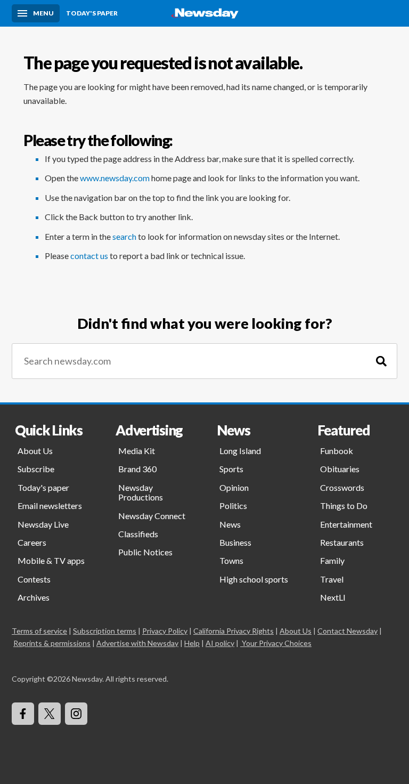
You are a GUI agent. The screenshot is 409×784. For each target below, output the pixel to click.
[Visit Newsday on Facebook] (23, 713)
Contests (34, 579)
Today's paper (43, 487)
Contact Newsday (347, 630)
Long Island (240, 451)
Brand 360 (137, 469)
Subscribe (36, 469)
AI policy (220, 643)
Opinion (234, 487)
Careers (32, 542)
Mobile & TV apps (51, 560)
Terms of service (39, 630)
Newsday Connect (151, 516)
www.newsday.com (115, 178)
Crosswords (342, 487)
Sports (231, 469)
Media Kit (136, 451)
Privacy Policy (164, 630)
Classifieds (138, 534)
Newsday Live (43, 524)
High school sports (253, 579)
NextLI (333, 597)
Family (332, 560)
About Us (35, 451)
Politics (233, 505)
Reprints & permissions (52, 643)
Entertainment (346, 524)
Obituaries (339, 469)
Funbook (336, 451)
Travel (331, 579)
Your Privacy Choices (277, 643)
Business (235, 542)
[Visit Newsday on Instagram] (76, 713)
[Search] (381, 361)
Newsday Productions (140, 492)
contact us (89, 255)
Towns (231, 560)
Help (192, 643)
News (230, 524)
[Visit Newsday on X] (49, 713)
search (124, 236)
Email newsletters (50, 505)
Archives (34, 597)
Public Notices (145, 552)
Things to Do (343, 505)
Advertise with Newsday (137, 643)
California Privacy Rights (233, 630)
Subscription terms (104, 630)
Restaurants (342, 542)
